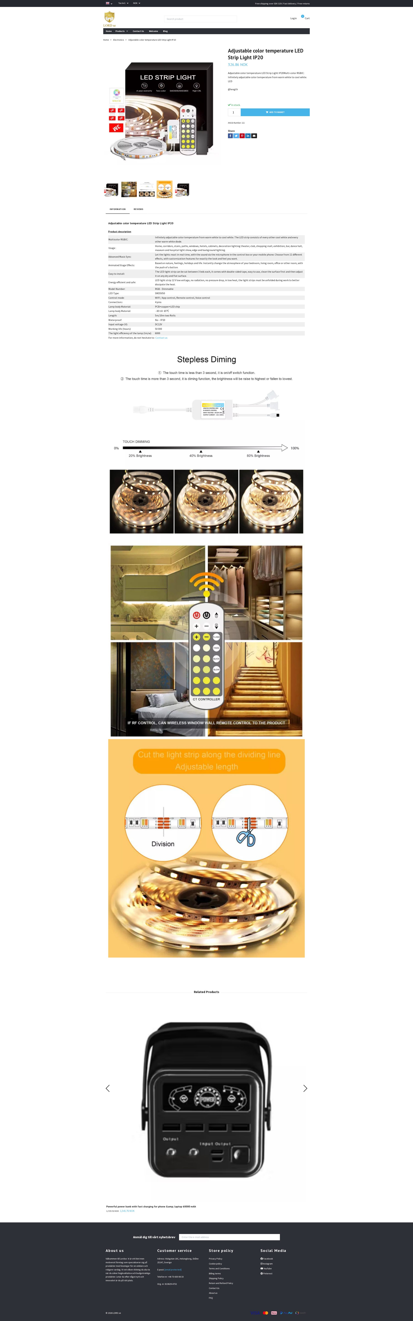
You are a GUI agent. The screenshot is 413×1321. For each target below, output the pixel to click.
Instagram (267, 1263)
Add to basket (277, 112)
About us (213, 1293)
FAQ (211, 1297)
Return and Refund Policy (221, 1283)
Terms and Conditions (219, 1268)
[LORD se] (109, 19)
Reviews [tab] (138, 209)
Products (120, 31)
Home (109, 31)
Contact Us (138, 31)
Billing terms (215, 1273)
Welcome (153, 31)
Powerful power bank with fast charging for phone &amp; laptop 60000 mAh (151, 1206)
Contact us (161, 337)
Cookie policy (215, 1263)
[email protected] (173, 1269)
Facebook (268, 1258)
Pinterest (267, 1273)
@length (233, 89)
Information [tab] (118, 209)
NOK (135, 3)
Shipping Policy (216, 1278)
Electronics (118, 39)
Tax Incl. (122, 3)
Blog (165, 31)
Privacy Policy (215, 1258)
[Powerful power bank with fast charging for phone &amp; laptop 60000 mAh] (206, 1102)
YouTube (267, 1268)
